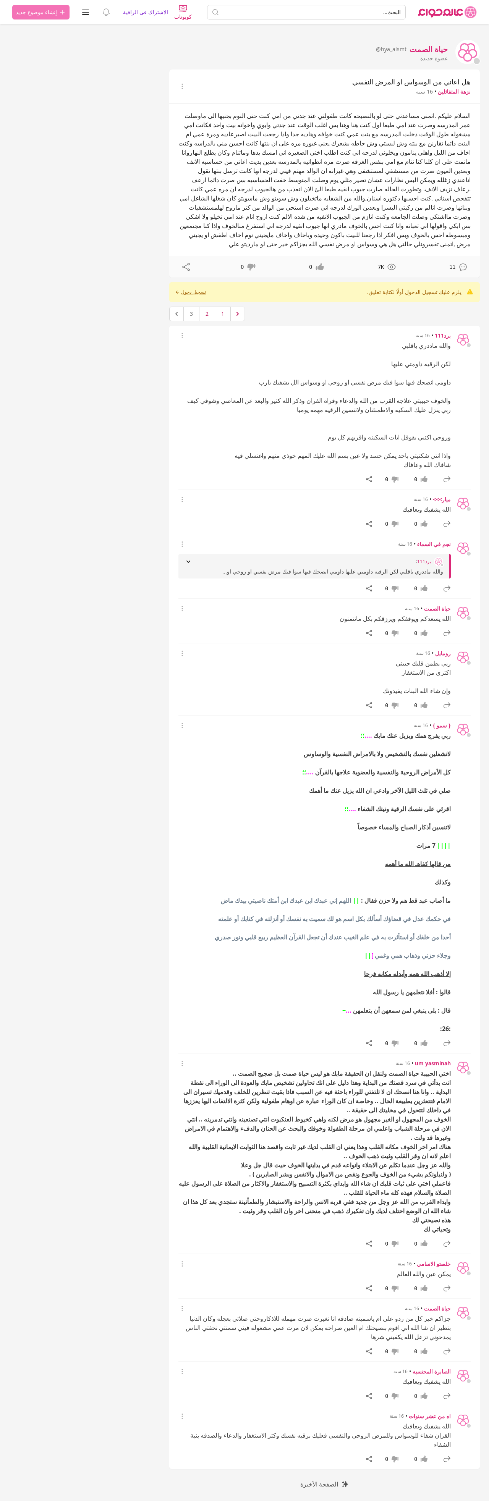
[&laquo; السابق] (237, 314)
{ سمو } (442, 725)
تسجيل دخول (193, 292)
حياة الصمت (437, 608)
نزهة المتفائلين (454, 91)
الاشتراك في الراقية (145, 12)
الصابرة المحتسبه (432, 1371)
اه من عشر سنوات (430, 1416)
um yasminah (433, 1063)
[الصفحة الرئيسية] (447, 12)
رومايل (443, 653)
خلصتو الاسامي (434, 1263)
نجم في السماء (434, 544)
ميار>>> (442, 499)
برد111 (443, 335)
